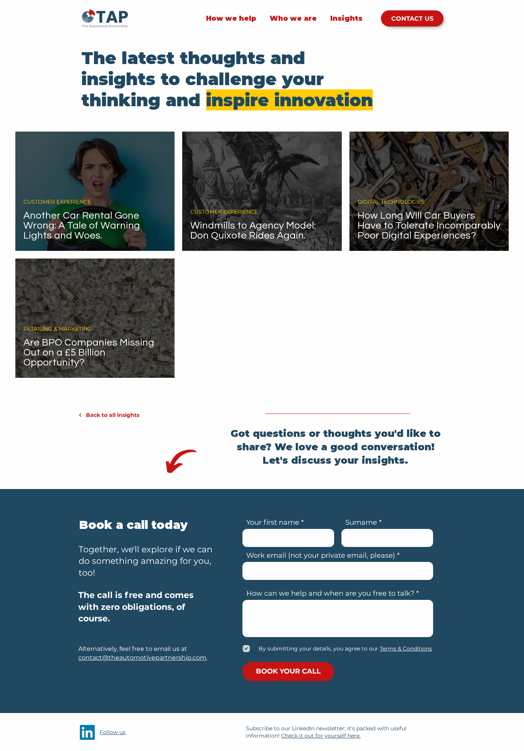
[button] (405, 648)
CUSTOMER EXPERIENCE (57, 201)
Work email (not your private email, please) (320, 555)
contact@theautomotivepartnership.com (142, 657)
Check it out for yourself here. (321, 735)
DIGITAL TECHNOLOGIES (391, 201)
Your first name (272, 522)
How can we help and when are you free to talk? (330, 593)
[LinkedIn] (87, 732)
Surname (361, 522)
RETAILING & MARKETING (57, 328)
